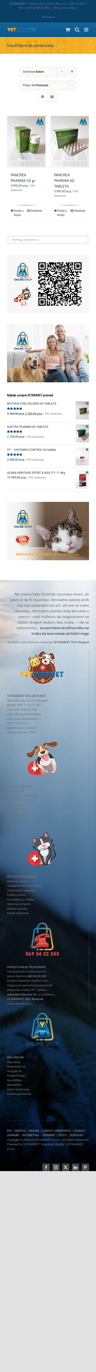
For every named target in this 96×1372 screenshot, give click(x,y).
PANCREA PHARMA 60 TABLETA (64, 180)
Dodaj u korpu (19, 213)
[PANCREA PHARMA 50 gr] (26, 141)
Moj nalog (13, 1062)
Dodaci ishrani (16, 804)
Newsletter (14, 1084)
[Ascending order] (72, 71)
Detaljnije (36, 210)
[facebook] (46, 1167)
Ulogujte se (14, 1071)
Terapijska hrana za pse (22, 795)
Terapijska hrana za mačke (24, 885)
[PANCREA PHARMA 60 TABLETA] (70, 141)
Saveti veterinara (18, 823)
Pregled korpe (16, 1075)
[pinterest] (85, 1167)
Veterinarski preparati (21, 800)
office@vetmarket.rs (65, 8)
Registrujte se (16, 1066)
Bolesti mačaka (17, 908)
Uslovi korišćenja (18, 1089)
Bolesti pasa (15, 818)
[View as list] (51, 96)
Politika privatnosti (19, 1094)
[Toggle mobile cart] (67, 29)
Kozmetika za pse (18, 809)
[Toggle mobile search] (77, 29)
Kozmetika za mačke (20, 899)
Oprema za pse (17, 814)
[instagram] (56, 1167)
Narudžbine (14, 1080)
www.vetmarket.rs (26, 719)
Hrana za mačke (17, 881)
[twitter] (65, 1167)
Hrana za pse (15, 791)
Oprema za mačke (19, 904)
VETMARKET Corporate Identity (43, 1144)
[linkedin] (75, 1167)
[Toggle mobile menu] (86, 29)
